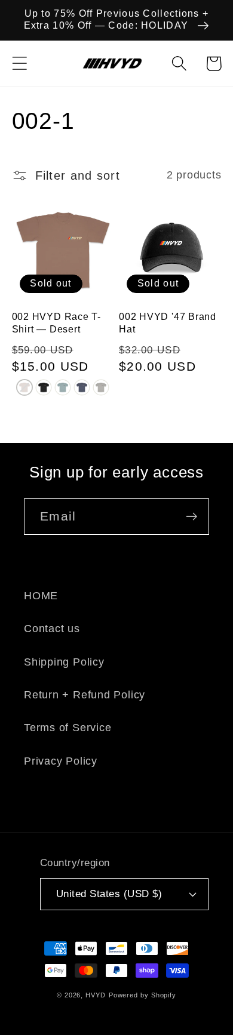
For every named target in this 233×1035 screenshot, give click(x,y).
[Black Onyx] (43, 387)
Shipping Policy (64, 662)
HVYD (95, 995)
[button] (19, 64)
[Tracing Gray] (101, 387)
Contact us (52, 628)
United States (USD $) (109, 894)
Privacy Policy (60, 761)
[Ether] (62, 387)
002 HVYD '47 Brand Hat (167, 323)
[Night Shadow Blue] (81, 387)
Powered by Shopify (142, 995)
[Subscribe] (191, 516)
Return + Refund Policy (84, 695)
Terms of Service (67, 728)
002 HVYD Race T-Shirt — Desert (56, 323)
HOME (41, 596)
